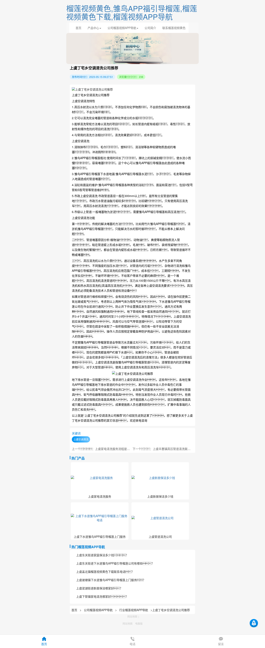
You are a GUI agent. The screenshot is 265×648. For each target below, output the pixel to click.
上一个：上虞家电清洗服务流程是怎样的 (104, 449)
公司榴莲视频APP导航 (98, 610)
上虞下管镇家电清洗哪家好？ (102, 596)
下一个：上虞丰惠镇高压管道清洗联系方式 (164, 449)
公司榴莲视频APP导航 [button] (121, 28)
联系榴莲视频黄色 (174, 28)
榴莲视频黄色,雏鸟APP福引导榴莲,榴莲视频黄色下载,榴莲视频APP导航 (131, 12)
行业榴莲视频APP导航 (133, 610)
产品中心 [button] (93, 28)
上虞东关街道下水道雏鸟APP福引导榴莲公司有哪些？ (115, 563)
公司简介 (150, 28)
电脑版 (139, 623)
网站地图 (132, 616)
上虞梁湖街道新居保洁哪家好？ (99, 588)
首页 (78, 28)
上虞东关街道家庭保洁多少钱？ (102, 555)
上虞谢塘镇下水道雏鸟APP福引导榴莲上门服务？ (111, 580)
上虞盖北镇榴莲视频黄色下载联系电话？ (105, 571)
